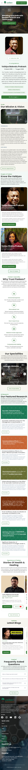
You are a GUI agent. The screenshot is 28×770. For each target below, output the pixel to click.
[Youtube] (11, 717)
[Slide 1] (12, 31)
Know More (14, 381)
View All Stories (14, 615)
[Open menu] (2, 3)
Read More (6, 652)
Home (3, 723)
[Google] (19, 717)
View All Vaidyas (14, 271)
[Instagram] (6, 717)
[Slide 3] (15, 31)
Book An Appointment (21, 2)
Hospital (5, 753)
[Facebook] (2, 717)
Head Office (6, 744)
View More (14, 693)
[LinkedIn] (15, 717)
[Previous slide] (3, 374)
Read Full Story (7, 606)
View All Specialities (14, 388)
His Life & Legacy (13, 97)
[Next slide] (24, 374)
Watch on (17, 606)
